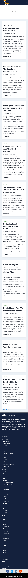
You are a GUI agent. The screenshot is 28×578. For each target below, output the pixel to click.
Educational (6, 538)
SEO (5, 487)
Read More (7, 56)
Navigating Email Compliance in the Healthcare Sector (10, 226)
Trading (5, 503)
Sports (4, 550)
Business (4, 469)
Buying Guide (5, 439)
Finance (5, 474)
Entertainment (6, 536)
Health (5, 23)
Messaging (7, 494)
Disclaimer (4, 568)
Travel (4, 552)
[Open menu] (26, 2)
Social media (6, 489)
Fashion (5, 543)
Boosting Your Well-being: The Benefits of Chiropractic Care (13, 69)
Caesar (6, 33)
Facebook (6, 492)
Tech (3, 449)
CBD (4, 517)
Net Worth (6, 533)
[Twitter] (12, 571)
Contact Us (5, 555)
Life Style (4, 524)
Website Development (8, 464)
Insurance (5, 476)
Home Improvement (7, 506)
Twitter (6, 498)
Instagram (6, 496)
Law (5, 540)
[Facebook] (7, 571)
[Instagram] (16, 571)
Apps (4, 451)
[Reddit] (20, 571)
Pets (4, 548)
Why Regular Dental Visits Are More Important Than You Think (13, 108)
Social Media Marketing (10, 484)
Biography (5, 531)
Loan (4, 478)
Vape (4, 521)
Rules (5, 445)
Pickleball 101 (6, 441)
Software (5, 462)
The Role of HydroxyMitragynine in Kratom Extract (12, 28)
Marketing (5, 480)
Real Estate (6, 501)
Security (5, 459)
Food (4, 519)
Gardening (5, 510)
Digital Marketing (8, 482)
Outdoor (5, 512)
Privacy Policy (5, 566)
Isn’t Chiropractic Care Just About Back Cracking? (12, 149)
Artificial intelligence (8, 453)
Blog (4, 529)
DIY (3, 508)
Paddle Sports (6, 443)
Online (4, 457)
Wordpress (6, 466)
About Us (4, 561)
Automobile (6, 526)
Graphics (5, 455)
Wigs (5, 545)
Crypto (4, 471)
